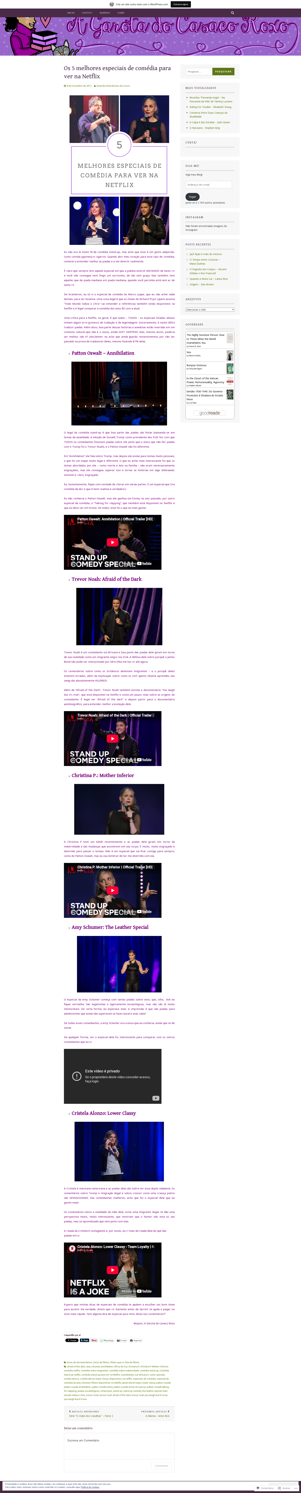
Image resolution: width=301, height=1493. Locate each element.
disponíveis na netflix (121, 1378)
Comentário (161, 1465)
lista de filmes (132, 1362)
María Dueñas (194, 355)
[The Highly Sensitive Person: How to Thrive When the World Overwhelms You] (230, 342)
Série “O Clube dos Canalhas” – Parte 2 (91, 1414)
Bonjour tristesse (196, 365)
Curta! (191, 142)
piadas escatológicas (88, 1390)
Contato (87, 12)
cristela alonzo (71, 1378)
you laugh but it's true (75, 1399)
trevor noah (92, 1395)
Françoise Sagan (195, 368)
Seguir (192, 196)
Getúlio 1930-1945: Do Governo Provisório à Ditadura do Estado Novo (205, 395)
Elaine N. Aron (195, 346)
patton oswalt (163, 1382)
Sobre (121, 12)
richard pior (106, 1390)
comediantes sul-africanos (135, 1374)
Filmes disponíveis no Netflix (106, 1382)
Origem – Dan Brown (202, 284)
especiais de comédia (144, 1378)
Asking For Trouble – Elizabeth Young (210, 107)
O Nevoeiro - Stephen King (205, 128)
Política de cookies (90, 1487)
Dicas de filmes (101, 1362)
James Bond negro (132, 1382)
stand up (117, 1390)
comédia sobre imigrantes (94, 1370)
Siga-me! (192, 166)
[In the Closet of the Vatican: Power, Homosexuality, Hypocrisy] (230, 385)
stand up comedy (132, 1390)
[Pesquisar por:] (202, 71)
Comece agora (180, 4)
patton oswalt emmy (102, 1386)
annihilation (107, 1366)
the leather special (152, 1390)
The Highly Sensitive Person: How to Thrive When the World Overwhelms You (205, 338)
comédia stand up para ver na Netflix (101, 1374)
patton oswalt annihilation (77, 1386)
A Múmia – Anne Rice (155, 1414)
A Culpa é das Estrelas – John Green (210, 122)
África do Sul (120, 1366)
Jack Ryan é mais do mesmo (206, 254)
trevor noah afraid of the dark (115, 1395)
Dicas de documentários (79, 1362)
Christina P (133, 1366)
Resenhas (105, 12)
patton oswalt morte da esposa (130, 1386)
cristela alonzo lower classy (94, 1378)
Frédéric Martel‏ (195, 385)
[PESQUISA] (233, 13)
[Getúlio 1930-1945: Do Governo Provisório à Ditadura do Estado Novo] (230, 398)
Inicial (71, 12)
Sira (189, 352)
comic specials (157, 1374)
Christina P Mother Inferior (154, 1366)
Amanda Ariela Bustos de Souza (113, 85)
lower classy (149, 1382)
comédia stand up (149, 1370)
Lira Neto (192, 403)
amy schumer (93, 1366)
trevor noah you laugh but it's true (150, 1395)
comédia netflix (72, 1370)
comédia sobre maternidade (124, 1370)
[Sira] (230, 359)
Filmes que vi (117, 1362)
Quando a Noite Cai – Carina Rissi (209, 278)
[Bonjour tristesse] (230, 373)
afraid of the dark (76, 1366)
